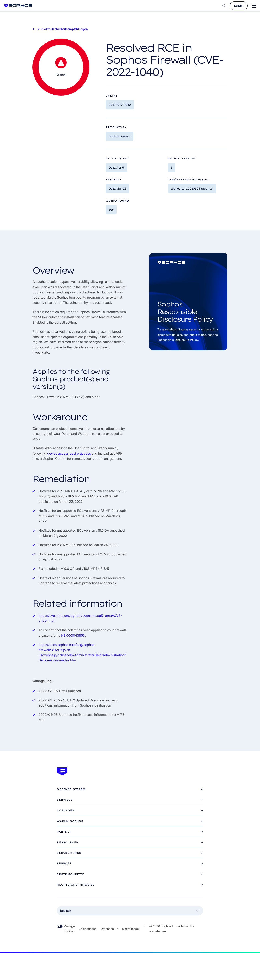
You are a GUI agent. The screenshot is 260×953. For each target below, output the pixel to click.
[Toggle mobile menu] (254, 6)
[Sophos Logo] (18, 5)
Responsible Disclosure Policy (177, 339)
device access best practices (69, 453)
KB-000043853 (73, 635)
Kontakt (238, 5)
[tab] (130, 789)
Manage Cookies (69, 928)
